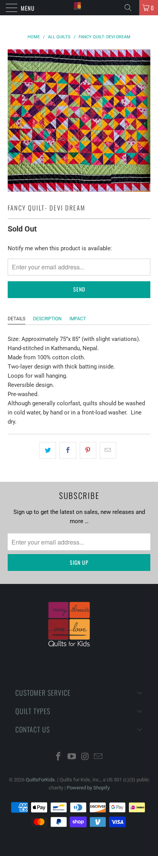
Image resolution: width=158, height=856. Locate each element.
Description (47, 318)
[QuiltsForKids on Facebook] (58, 757)
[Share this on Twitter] (48, 450)
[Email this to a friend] (108, 450)
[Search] (131, 7)
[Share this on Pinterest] (88, 450)
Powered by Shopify (88, 788)
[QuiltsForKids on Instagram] (85, 757)
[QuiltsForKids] (79, 7)
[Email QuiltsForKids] (98, 757)
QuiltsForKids (40, 780)
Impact (77, 318)
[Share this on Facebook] (67, 450)
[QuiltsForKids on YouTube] (72, 757)
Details (16, 318)
